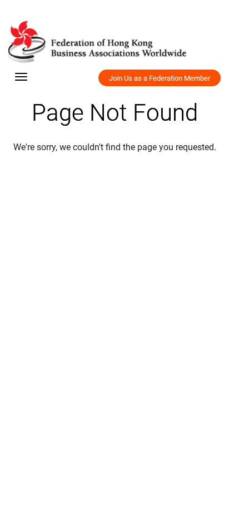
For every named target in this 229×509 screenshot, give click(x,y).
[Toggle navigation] (21, 76)
